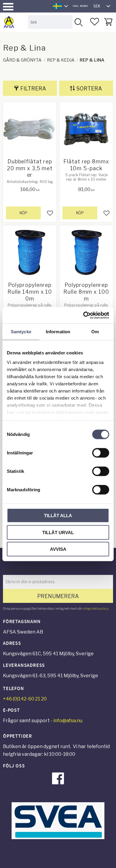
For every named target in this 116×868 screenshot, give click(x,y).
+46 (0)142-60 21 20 (25, 699)
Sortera (89, 88)
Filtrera (33, 88)
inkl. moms (80, 5)
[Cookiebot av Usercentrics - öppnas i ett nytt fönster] (83, 315)
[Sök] (78, 22)
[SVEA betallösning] (58, 837)
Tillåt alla (58, 515)
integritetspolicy (95, 608)
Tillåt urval (58, 532)
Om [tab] (95, 331)
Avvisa (58, 549)
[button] (8, 6)
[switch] (100, 453)
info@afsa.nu (67, 720)
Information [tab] (58, 331)
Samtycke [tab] (21, 331)
